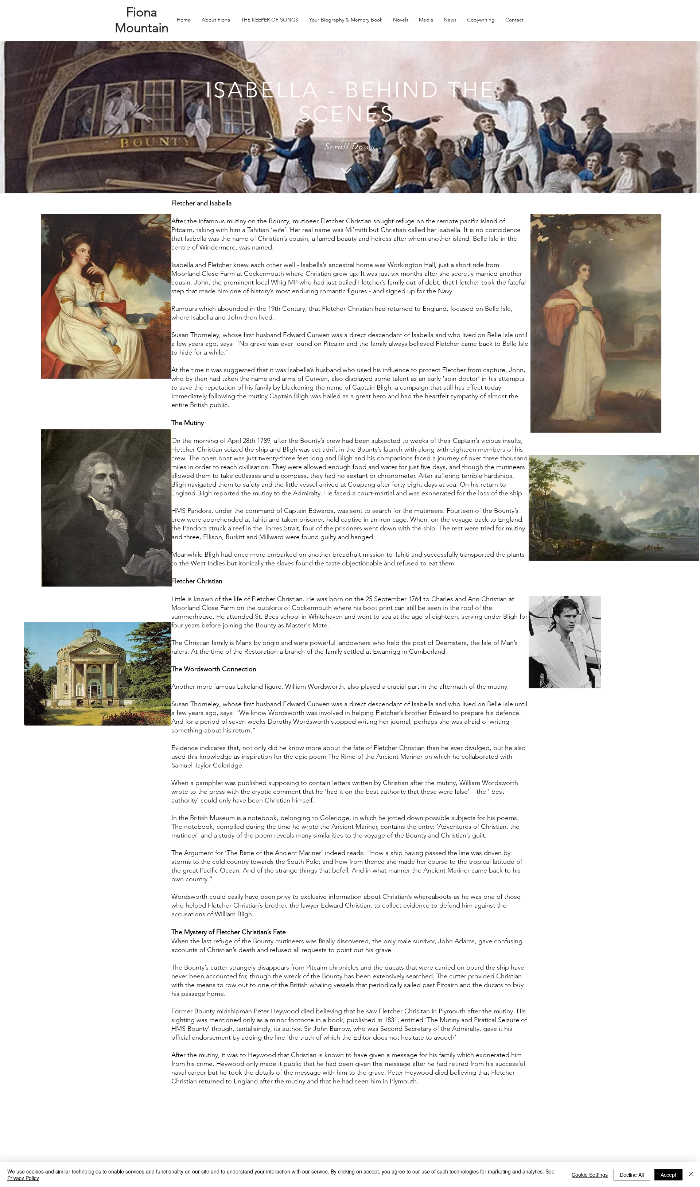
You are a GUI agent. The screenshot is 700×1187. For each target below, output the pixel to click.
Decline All (632, 1174)
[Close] (691, 1174)
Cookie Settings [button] (590, 1174)
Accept (668, 1174)
